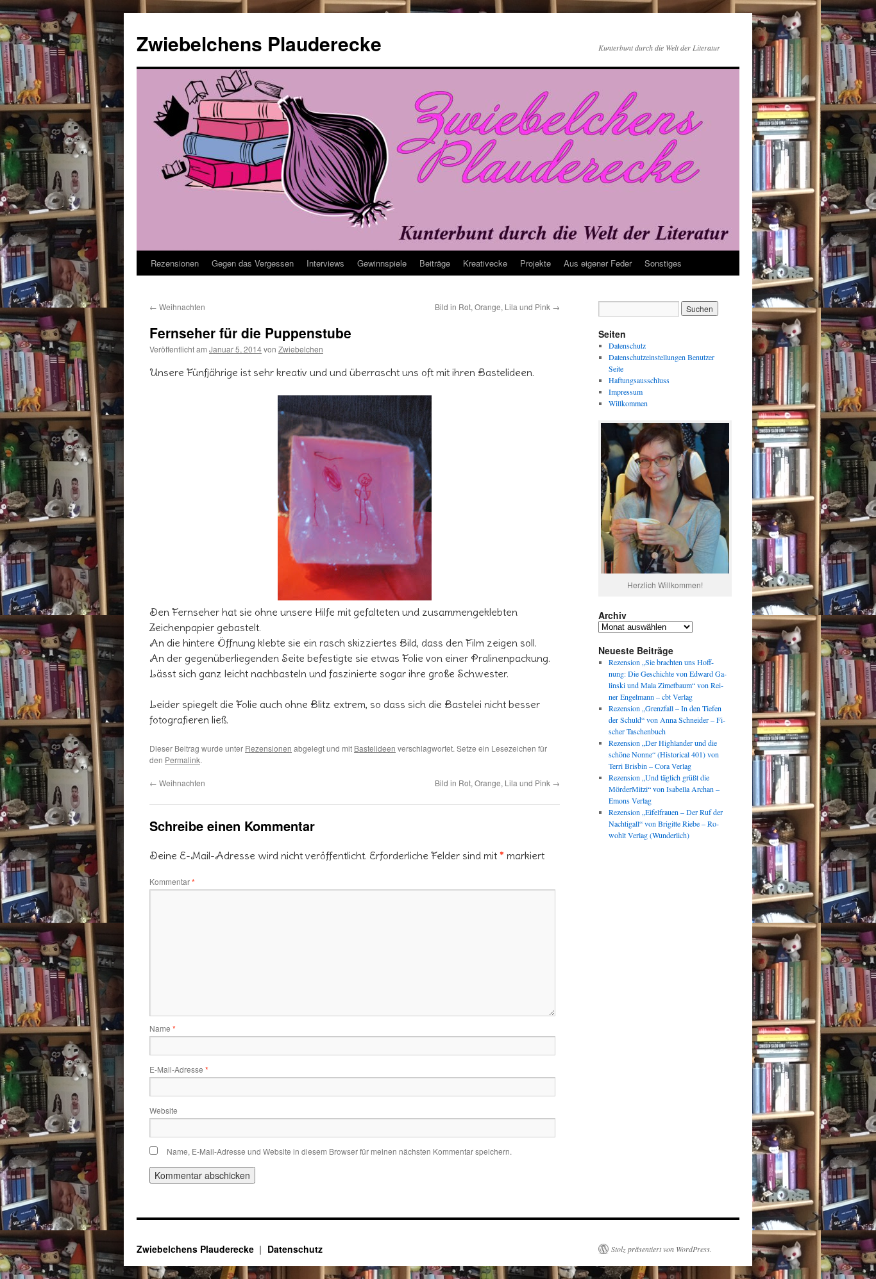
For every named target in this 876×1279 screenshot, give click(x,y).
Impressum (626, 391)
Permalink (182, 759)
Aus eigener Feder (598, 263)
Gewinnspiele (382, 263)
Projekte (535, 263)
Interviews (325, 263)
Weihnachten (177, 306)
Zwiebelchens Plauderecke (259, 43)
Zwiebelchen (300, 348)
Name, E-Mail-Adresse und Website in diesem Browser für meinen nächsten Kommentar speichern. (339, 1151)
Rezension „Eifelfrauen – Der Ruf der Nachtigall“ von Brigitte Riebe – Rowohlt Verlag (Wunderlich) (666, 823)
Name (162, 1028)
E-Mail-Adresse (178, 1069)
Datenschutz (627, 345)
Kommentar (172, 881)
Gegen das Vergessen (253, 263)
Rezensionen (175, 263)
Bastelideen (375, 748)
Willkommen (628, 403)
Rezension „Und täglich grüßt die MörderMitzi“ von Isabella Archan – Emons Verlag (664, 788)
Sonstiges (663, 263)
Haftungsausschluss (639, 380)
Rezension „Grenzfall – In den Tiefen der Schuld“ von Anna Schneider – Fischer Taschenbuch (667, 719)
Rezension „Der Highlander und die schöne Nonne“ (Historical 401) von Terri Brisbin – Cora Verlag (664, 754)
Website (163, 1110)
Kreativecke (485, 263)
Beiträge (434, 263)
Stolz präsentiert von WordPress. (661, 1249)
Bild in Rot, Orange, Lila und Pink (497, 306)
